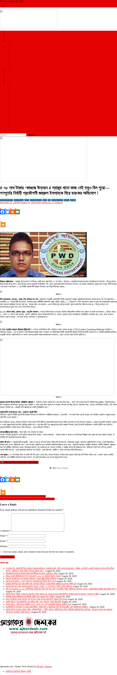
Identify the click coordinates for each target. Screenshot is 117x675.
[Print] (12, 209)
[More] (3, 222)
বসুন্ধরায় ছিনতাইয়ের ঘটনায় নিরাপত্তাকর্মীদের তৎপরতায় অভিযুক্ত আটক (32, 573)
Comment (5, 531)
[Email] (17, 209)
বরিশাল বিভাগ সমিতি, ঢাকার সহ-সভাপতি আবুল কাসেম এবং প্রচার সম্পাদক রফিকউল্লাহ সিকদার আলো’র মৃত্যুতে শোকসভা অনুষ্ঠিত (52, 594)
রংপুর (13, 60)
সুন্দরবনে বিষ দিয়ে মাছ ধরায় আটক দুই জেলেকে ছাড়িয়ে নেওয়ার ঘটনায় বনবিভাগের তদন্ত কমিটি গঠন (41, 584)
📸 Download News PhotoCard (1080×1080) (19, 462)
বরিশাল (13, 57)
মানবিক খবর (15, 119)
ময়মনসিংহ (15, 65)
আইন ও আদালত (17, 86)
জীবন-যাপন (15, 93)
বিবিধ (13, 127)
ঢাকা (13, 50)
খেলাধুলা (9, 39)
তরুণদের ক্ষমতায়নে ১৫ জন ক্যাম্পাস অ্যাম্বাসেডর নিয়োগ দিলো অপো (31, 581)
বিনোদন (8, 73)
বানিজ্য (13, 91)
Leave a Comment (54, 202)
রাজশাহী (14, 68)
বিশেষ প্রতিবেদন (17, 117)
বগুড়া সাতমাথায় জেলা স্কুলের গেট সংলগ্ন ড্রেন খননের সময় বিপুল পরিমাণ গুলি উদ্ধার (36, 599)
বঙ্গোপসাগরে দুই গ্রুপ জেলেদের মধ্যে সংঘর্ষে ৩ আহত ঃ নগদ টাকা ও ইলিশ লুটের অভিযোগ (39, 586)
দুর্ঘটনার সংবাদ (16, 111)
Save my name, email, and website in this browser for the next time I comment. (38, 552)
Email (3, 541)
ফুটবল (13, 45)
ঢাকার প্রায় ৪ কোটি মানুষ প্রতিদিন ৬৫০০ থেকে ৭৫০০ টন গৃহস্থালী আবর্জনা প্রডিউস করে (38, 604)
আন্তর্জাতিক (10, 34)
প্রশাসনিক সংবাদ (17, 114)
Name (3, 536)
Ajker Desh (41, 202)
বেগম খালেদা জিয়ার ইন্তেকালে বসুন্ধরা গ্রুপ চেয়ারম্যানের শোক (23, 496)
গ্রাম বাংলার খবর (17, 109)
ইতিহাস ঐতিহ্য (17, 101)
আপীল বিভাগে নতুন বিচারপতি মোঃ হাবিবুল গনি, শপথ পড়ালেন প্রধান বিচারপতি (33, 602)
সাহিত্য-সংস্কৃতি (17, 124)
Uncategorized (6, 200)
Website (3, 546)
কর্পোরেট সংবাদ (16, 106)
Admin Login (12, 6)
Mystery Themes (44, 666)
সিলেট (13, 63)
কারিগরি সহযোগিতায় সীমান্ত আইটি (18, 671)
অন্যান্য (9, 83)
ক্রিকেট (14, 42)
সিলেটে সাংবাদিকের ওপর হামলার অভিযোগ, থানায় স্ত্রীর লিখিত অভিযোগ (31, 578)
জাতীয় (8, 32)
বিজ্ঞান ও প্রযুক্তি (12, 78)
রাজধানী (66, 200)
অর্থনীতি (14, 88)
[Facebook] (2, 209)
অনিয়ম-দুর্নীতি (16, 99)
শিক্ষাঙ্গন (8, 81)
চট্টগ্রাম (14, 52)
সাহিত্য (14, 96)
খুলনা (13, 55)
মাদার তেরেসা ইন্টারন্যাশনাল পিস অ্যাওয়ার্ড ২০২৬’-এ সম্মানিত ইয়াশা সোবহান (33, 576)
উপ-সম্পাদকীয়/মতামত (19, 104)
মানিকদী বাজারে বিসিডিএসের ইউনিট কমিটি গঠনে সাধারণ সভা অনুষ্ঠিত (30, 596)
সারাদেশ (8, 47)
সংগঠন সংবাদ (16, 122)
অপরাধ (8, 70)
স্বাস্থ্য (8, 75)
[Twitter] (7, 209)
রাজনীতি (9, 37)
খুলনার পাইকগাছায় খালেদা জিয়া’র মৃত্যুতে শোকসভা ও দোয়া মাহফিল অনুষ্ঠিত (27, 499)
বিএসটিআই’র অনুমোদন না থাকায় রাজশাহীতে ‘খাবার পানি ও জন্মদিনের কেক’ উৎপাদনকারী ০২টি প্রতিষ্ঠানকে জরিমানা (47, 607)
